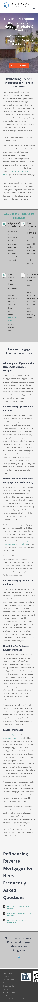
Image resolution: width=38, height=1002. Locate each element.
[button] (19, 907)
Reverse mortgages (10, 735)
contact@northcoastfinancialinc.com (16, 999)
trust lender (23, 544)
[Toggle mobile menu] (34, 9)
